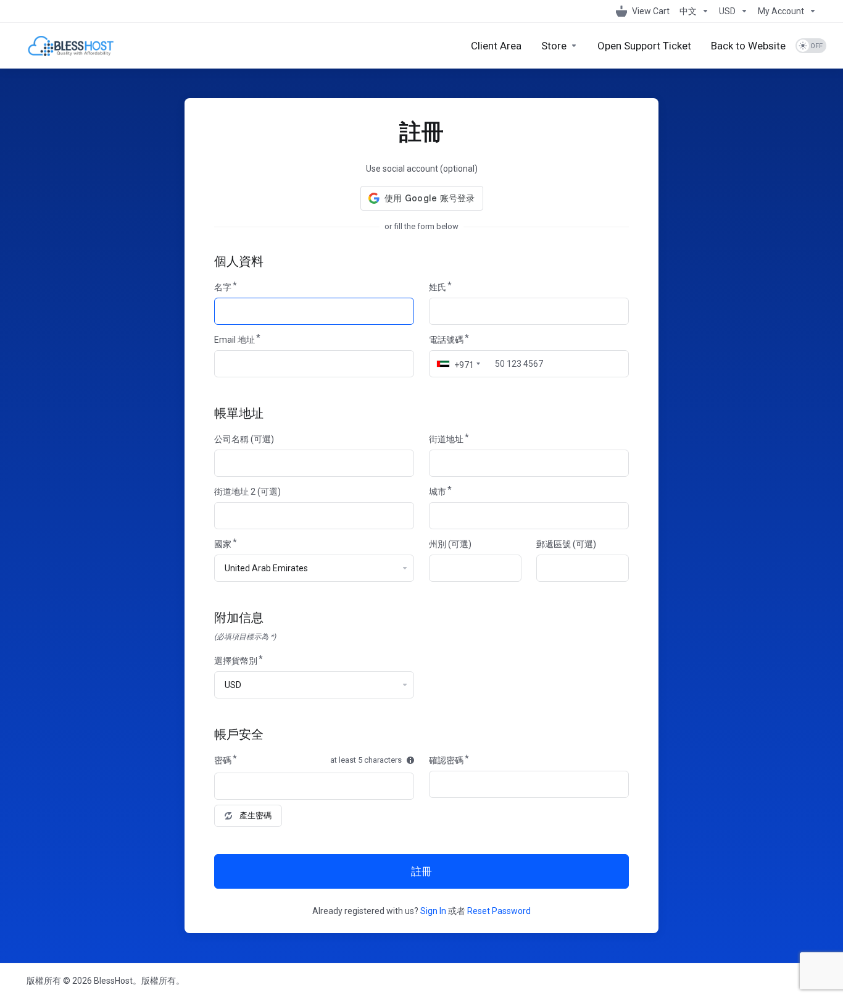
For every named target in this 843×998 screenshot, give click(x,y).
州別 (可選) (450, 544)
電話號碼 (446, 340)
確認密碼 (446, 760)
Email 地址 (234, 340)
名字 (222, 287)
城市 (437, 492)
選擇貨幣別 (235, 661)
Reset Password (499, 911)
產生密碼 (255, 815)
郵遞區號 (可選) (566, 544)
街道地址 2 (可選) (247, 492)
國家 (222, 544)
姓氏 (437, 287)
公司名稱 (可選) (244, 439)
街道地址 (446, 439)
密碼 (222, 760)
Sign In (433, 911)
